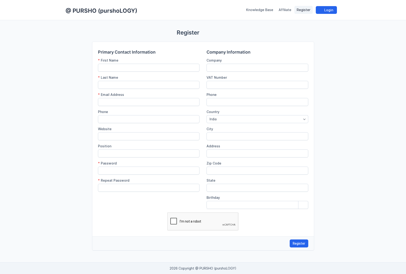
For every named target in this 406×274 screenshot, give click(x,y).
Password (107, 163)
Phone (103, 112)
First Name (108, 60)
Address (213, 146)
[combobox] (257, 119)
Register (303, 10)
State (211, 180)
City (210, 129)
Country (213, 112)
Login (328, 10)
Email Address (111, 95)
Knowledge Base (259, 10)
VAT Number (217, 77)
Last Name (108, 77)
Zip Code (214, 163)
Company (214, 60)
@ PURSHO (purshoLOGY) (101, 10)
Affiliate (285, 10)
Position (104, 146)
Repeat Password (113, 180)
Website (105, 129)
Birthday (213, 198)
